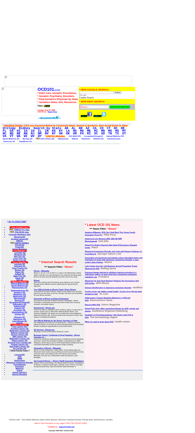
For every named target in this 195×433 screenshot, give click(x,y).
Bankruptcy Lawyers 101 (20, 331)
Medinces (19, 369)
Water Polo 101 (19, 276)
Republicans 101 (25, 141)
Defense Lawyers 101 (19, 333)
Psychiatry (19, 367)
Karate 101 (19, 278)
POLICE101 (85, 139)
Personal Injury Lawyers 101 (19, 343)
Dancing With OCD (92, 305)
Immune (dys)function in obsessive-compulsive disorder (108, 288)
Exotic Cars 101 (19, 261)
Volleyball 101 (19, 266)
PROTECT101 (98, 139)
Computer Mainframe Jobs (20, 235)
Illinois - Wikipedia (41, 271)
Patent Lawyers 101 (19, 341)
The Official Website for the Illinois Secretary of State (55, 321)
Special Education (19, 374)
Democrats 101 (9, 141)
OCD (19, 357)
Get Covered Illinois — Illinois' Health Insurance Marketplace (59, 361)
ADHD (19, 359)
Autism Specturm (19, 372)
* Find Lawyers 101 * (19, 327)
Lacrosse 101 (19, 264)
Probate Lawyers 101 (19, 345)
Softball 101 (19, 274)
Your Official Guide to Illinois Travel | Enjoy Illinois (55, 290)
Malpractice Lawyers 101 (20, 339)
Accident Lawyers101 (19, 239)
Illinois (37, 280)
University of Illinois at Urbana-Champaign (51, 299)
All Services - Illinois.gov (44, 330)
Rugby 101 (19, 272)
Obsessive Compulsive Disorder (19, 363)
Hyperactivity (19, 361)
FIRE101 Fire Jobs (21, 230)
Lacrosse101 (19, 355)
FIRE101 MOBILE (21, 243)
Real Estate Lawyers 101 (19, 347)
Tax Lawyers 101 (19, 349)
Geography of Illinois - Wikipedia (47, 348)
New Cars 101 (19, 257)
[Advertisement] (68, 19)
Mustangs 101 (19, 255)
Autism (20, 371)
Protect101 (19, 247)
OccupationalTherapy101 (93, 136)
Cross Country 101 (19, 268)
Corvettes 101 (20, 253)
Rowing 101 (19, 270)
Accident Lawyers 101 (20, 329)
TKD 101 (19, 280)
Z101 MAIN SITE (75, 136)
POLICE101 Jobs (21, 232)
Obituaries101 (63, 139)
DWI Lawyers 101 (20, 337)
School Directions (113, 139)
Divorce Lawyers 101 (19, 335)
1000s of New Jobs (47, 139)
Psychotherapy (20, 365)
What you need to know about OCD (99, 322)
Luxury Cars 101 (19, 259)
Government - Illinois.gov (44, 308)
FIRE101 (75, 139)
